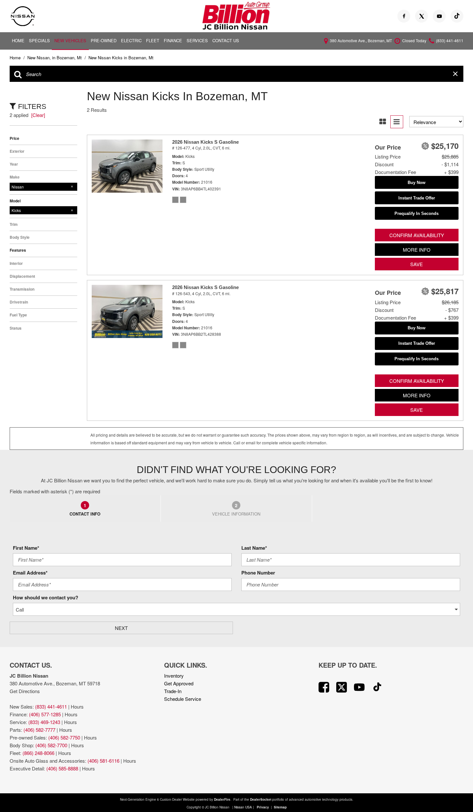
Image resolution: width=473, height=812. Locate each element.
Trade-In (172, 691)
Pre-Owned (103, 40)
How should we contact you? (45, 597)
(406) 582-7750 (64, 737)
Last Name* (254, 547)
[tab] (85, 508)
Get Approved (178, 683)
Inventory (174, 675)
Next (121, 627)
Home (18, 40)
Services (197, 40)
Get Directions (25, 691)
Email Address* (30, 572)
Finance (173, 40)
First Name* (26, 547)
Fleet (152, 40)
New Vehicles (70, 40)
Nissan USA (243, 807)
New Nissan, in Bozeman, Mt (55, 57)
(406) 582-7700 (51, 745)
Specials (39, 40)
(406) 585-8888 (62, 768)
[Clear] (38, 114)
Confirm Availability (416, 235)
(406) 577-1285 (45, 714)
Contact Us (225, 40)
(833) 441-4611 (51, 706)
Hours (77, 706)
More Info (417, 249)
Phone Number (258, 572)
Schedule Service (182, 698)
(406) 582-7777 (39, 729)
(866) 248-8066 (38, 752)
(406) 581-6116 (103, 760)
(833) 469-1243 (44, 722)
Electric (131, 40)
